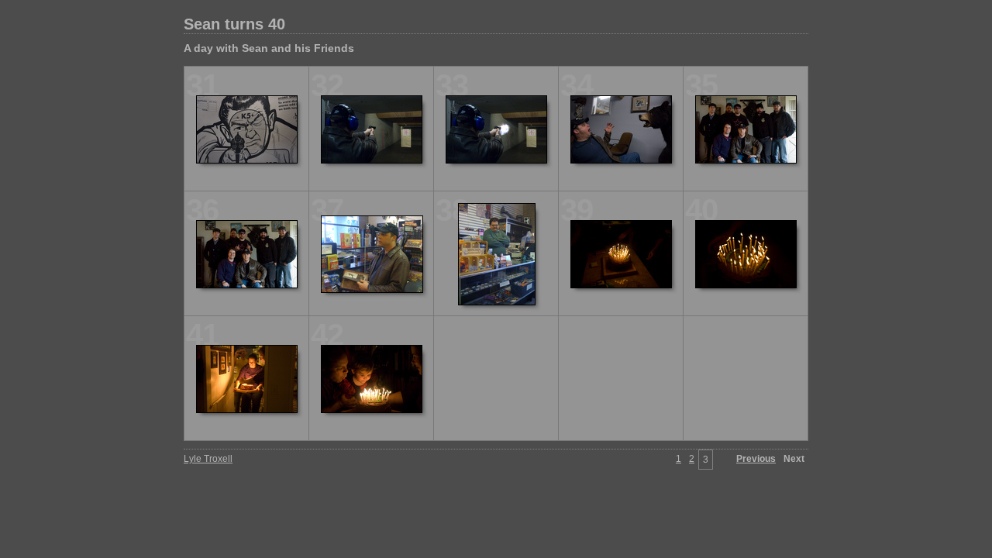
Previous (756, 458)
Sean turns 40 (234, 24)
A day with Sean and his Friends (269, 48)
